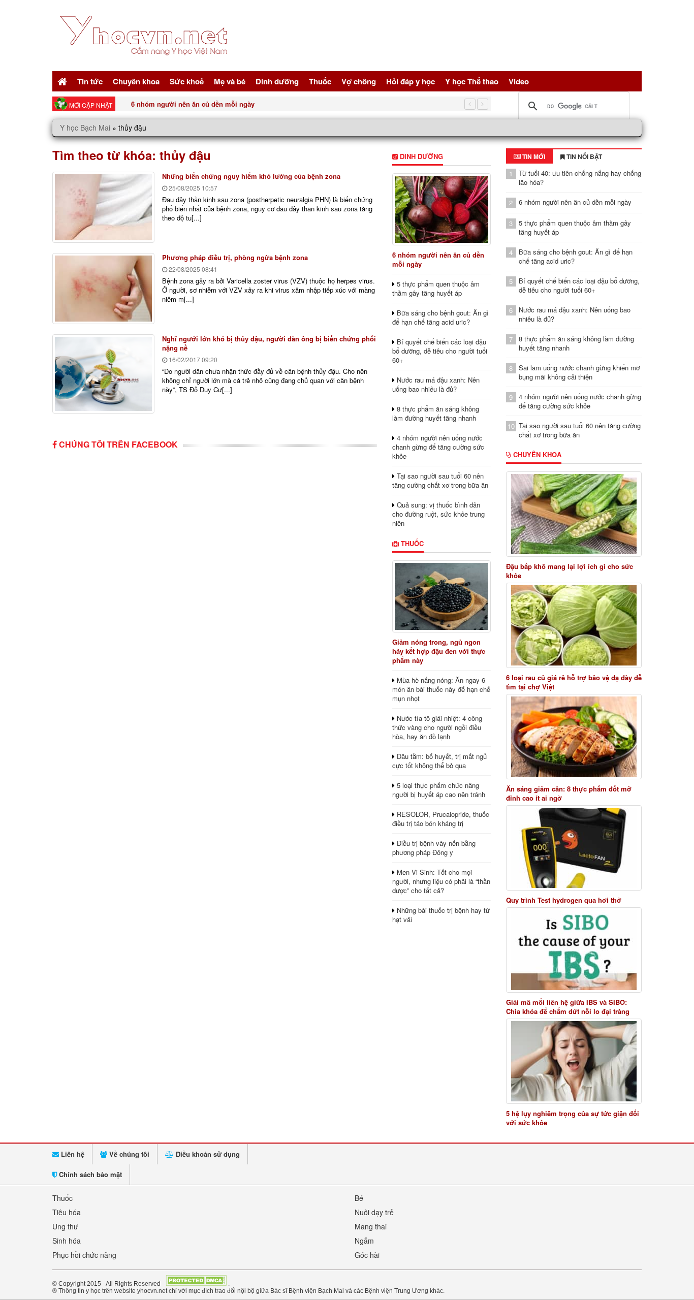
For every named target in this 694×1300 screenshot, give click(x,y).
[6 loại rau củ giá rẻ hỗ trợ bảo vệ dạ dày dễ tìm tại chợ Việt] (574, 625)
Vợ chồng (358, 81)
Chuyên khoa (136, 81)
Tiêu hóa (66, 1212)
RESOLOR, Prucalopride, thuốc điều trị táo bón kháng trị (440, 818)
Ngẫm (364, 1240)
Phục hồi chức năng (84, 1255)
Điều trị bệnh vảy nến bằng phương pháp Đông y (434, 847)
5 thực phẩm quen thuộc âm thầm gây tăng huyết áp (213, 104)
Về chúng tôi (128, 1154)
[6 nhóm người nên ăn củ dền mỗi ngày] (441, 209)
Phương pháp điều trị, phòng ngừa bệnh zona (235, 257)
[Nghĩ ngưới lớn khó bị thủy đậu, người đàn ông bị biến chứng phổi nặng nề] (103, 374)
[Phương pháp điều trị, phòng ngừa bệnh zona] (103, 288)
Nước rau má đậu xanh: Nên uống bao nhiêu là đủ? (436, 384)
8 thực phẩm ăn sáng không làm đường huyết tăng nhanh (435, 413)
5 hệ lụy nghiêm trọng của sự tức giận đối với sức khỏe (572, 1118)
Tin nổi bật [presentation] (583, 156)
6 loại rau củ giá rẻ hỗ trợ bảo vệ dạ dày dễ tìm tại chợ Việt (574, 682)
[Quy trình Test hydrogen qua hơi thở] (574, 848)
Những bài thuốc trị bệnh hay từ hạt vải (441, 914)
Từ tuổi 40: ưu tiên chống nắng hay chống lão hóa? (580, 177)
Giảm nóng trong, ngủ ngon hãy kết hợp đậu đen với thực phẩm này (438, 651)
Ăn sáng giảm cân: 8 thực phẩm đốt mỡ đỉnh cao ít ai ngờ (569, 793)
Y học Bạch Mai (85, 127)
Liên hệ (71, 1154)
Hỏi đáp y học (410, 81)
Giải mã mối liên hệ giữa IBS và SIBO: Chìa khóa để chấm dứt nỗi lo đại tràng (567, 1007)
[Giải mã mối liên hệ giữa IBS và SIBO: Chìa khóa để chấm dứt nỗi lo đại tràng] (574, 950)
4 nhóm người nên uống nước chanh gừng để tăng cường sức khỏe (438, 447)
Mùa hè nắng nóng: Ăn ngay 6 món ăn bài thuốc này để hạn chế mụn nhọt (441, 689)
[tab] (529, 156)
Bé (359, 1198)
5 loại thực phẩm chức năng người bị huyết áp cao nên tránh (438, 789)
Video (519, 81)
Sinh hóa (66, 1240)
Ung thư (65, 1226)
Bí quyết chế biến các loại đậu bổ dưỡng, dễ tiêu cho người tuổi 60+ (439, 351)
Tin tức (90, 81)
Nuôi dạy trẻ (374, 1212)
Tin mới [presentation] (533, 156)
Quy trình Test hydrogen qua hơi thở (563, 900)
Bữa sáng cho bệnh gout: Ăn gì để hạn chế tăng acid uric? (440, 317)
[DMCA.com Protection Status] (196, 1283)
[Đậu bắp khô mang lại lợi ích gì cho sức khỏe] (574, 514)
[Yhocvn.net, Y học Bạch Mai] (145, 64)
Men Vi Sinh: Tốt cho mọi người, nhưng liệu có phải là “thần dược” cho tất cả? (441, 881)
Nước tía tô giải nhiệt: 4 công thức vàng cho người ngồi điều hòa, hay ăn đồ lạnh (437, 727)
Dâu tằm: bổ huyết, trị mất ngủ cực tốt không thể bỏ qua (439, 760)
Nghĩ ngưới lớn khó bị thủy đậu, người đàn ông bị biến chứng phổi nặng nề (269, 343)
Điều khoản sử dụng (207, 1154)
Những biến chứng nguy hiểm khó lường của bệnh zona (251, 176)
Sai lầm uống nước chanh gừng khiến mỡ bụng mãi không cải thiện (579, 372)
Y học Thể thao (471, 81)
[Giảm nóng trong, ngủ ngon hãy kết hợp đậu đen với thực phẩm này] (441, 596)
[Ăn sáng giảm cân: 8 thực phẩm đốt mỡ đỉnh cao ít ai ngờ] (574, 736)
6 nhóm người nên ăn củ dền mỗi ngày (438, 259)
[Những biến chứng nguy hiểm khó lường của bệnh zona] (103, 207)
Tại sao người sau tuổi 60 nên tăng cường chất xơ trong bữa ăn (440, 480)
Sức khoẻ (187, 81)
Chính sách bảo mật (89, 1174)
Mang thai (371, 1226)
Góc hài (367, 1255)
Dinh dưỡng (277, 81)
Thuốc (320, 81)
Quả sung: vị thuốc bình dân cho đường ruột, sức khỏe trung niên (438, 514)
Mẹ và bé (229, 81)
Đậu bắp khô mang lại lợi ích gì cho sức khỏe (569, 571)
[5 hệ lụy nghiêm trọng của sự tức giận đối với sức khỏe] (574, 1061)
